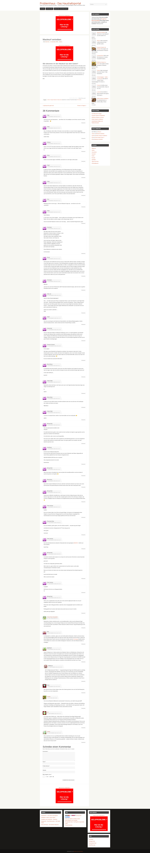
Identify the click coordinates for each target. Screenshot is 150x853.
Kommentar (45, 751)
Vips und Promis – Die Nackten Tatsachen (50, 824)
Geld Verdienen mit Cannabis (71, 820)
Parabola (75, 851)
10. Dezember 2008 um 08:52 (54, 522)
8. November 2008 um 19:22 (53, 128)
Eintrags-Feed (92, 841)
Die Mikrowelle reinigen (97, 113)
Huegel (51, 99)
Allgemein (94, 148)
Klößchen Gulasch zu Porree (98, 117)
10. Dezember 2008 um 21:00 (54, 583)
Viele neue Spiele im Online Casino (72, 818)
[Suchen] (105, 4)
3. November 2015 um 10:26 (53, 649)
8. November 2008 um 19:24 (53, 143)
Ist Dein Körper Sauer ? (99, 137)
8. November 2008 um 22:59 (53, 258)
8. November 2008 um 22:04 (53, 212)
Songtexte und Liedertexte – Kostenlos (49, 819)
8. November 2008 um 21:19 (53, 200)
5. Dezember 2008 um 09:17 (53, 365)
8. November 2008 (54, 41)
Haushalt (93, 153)
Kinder (93, 155)
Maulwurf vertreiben (101, 32)
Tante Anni (47, 41)
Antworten (83, 122)
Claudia (48, 696)
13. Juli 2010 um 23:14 (52, 618)
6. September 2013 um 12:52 (54, 633)
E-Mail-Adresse (46, 765)
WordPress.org (92, 845)
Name (44, 761)
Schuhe (98, 85)
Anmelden (91, 839)
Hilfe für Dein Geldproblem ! (64, 15)
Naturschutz (59, 99)
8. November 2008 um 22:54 (53, 228)
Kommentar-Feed (92, 843)
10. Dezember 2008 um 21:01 (54, 597)
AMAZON (76, 542)
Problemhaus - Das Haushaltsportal (60, 3)
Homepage (75, 639)
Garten (60, 41)
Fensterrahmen (100, 55)
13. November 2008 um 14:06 (54, 295)
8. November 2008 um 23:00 (53, 281)
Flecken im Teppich (81, 105)
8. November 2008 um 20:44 (53, 166)
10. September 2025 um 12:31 (54, 713)
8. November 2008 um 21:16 (53, 182)
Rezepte (93, 157)
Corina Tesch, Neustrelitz (52, 617)
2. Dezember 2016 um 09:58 (53, 686)
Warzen (98, 40)
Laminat (98, 91)
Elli (47, 712)
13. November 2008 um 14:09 (54, 329)
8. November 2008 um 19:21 (53, 116)
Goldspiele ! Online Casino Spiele (48, 817)
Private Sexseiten (68, 825)
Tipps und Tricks (95, 161)
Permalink (79, 99)
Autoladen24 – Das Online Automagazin (49, 815)
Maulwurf (55, 99)
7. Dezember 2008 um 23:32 (53, 448)
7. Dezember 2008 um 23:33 (53, 469)
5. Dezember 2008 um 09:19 (53, 382)
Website (44, 770)
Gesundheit (94, 152)
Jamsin (48, 731)
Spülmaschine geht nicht (48, 105)
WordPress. (80, 851)
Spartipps (94, 159)
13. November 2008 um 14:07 (54, 318)
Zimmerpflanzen (95, 163)
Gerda (93, 135)
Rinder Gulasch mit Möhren (102, 98)
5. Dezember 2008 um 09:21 (53, 398)
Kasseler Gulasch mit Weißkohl (98, 115)
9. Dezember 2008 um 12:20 (53, 492)
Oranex (98, 70)
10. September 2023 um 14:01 (55, 667)
